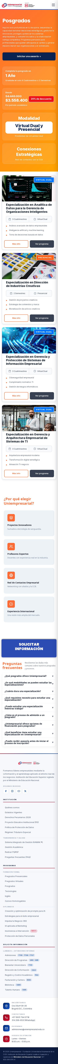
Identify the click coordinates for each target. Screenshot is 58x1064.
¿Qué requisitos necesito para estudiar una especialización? (29, 698)
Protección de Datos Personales (20, 936)
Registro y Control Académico (21, 975)
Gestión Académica (14, 847)
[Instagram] (12, 791)
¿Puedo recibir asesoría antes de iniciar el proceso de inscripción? (29, 742)
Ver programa (41, 244)
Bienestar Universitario (18, 965)
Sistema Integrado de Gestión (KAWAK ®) (24, 842)
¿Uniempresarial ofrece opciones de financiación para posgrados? (29, 724)
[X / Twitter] (25, 791)
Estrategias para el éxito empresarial (22, 916)
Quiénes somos (12, 807)
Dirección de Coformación (20, 970)
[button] (29, 212)
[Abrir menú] (53, 5)
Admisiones (19, 955)
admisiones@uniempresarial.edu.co (28, 1029)
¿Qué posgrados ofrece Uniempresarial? (29, 676)
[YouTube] (18, 791)
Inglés (8, 896)
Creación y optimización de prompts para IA (25, 911)
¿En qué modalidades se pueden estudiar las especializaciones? (29, 683)
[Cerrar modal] (45, 495)
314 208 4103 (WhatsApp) (23, 1020)
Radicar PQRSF (12, 852)
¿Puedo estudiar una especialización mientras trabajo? (29, 707)
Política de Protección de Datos (19, 827)
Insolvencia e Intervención (20, 931)
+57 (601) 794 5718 (20, 1017)
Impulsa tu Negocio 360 (16, 921)
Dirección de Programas (21, 960)
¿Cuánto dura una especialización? (29, 691)
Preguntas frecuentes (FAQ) (18, 857)
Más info (16, 244)
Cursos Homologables (15, 901)
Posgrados (10, 886)
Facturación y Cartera (18, 980)
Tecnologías (10, 891)
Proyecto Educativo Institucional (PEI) (22, 822)
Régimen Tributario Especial (18, 832)
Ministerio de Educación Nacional (27, 1057)
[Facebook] (5, 791)
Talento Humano (15, 990)
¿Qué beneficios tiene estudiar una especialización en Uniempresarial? (29, 733)
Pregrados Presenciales (16, 876)
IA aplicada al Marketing (16, 926)
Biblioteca (13, 985)
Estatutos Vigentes (13, 812)
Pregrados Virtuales (14, 881)
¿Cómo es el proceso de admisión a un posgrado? (29, 716)
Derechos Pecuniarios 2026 (18, 817)
